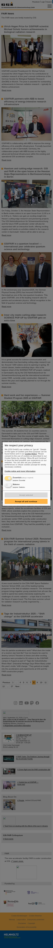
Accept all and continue (26, 501)
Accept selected (26, 495)
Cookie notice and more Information (20, 471)
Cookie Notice (31, 454)
